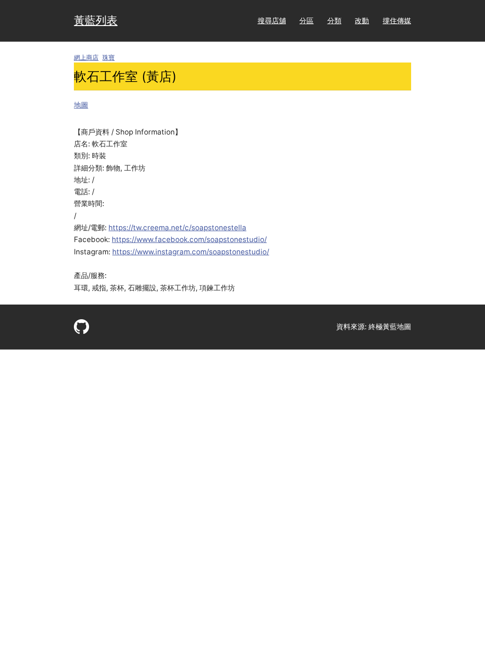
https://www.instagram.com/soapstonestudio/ (190, 251)
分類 (334, 20)
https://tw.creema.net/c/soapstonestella (177, 227)
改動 (362, 20)
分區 (306, 20)
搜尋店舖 (272, 20)
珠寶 (108, 57)
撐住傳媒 (397, 20)
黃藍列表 (95, 20)
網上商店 (86, 57)
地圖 (81, 104)
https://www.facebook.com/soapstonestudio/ (189, 239)
